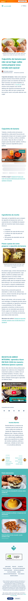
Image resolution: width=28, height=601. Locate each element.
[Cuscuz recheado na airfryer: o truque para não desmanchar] (14, 504)
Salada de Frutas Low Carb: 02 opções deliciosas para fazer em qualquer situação (13, 178)
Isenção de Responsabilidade (10, 573)
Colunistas (20, 566)
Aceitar (10, 598)
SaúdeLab (19, 84)
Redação (14, 566)
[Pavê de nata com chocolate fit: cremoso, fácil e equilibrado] (14, 482)
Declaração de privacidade (19, 568)
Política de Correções (19, 570)
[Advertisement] (14, 24)
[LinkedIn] (18, 410)
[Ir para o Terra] (4, 1)
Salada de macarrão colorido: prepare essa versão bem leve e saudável (13, 320)
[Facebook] (4, 410)
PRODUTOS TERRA (22, 1)
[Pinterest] (14, 410)
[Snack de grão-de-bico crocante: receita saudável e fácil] (14, 526)
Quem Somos (8, 566)
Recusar (17, 598)
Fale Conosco (21, 573)
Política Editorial (8, 570)
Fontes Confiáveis (7, 568)
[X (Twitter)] (9, 410)
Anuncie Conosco (14, 575)
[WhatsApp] (23, 410)
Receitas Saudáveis (19, 72)
